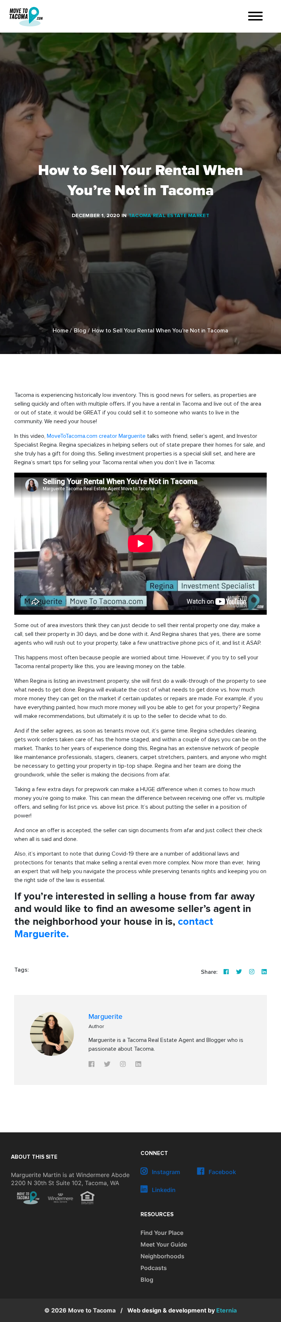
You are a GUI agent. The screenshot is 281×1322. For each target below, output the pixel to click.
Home (60, 330)
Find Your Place (161, 1232)
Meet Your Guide (163, 1244)
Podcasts (153, 1267)
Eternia (182, 1310)
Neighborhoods (162, 1256)
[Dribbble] (264, 972)
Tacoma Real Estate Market (168, 215)
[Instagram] (251, 972)
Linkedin (163, 1189)
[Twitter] (239, 972)
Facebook (221, 1172)
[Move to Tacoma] (26, 16)
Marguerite (106, 1016)
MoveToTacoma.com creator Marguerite (96, 436)
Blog (80, 330)
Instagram (165, 1172)
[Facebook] (226, 972)
